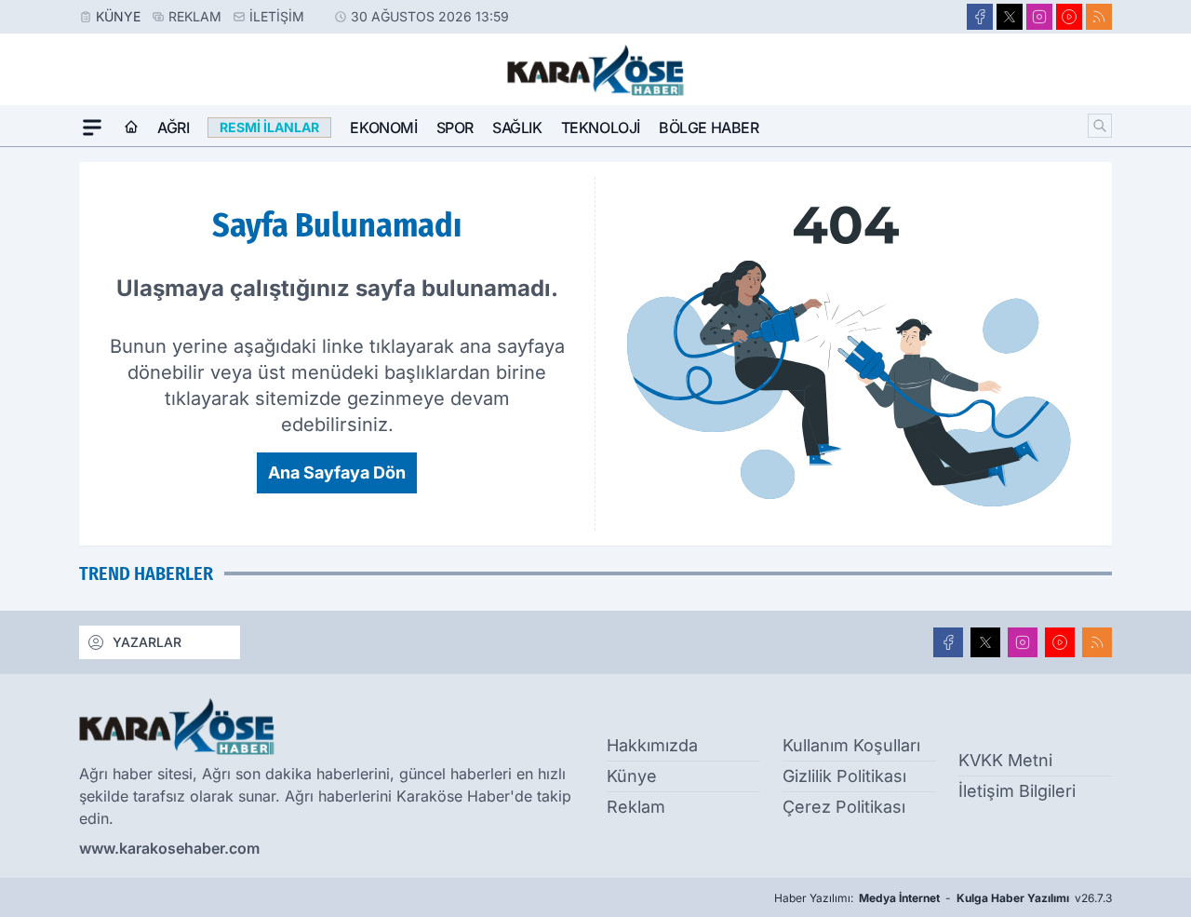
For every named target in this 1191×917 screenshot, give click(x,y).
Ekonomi (383, 127)
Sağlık (517, 127)
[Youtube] (1069, 17)
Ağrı (173, 127)
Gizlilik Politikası (844, 776)
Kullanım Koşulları (851, 745)
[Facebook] (980, 17)
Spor (455, 127)
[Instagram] (1039, 17)
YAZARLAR (147, 642)
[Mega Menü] (92, 127)
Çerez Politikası (844, 806)
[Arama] (1100, 126)
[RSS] (1099, 17)
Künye (118, 16)
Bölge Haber (709, 127)
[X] (1010, 17)
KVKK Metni (1005, 760)
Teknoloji (600, 127)
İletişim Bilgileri (1017, 791)
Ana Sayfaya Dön (337, 472)
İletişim (276, 16)
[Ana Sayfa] (131, 128)
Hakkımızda (652, 745)
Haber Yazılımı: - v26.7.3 (943, 898)
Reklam (194, 16)
